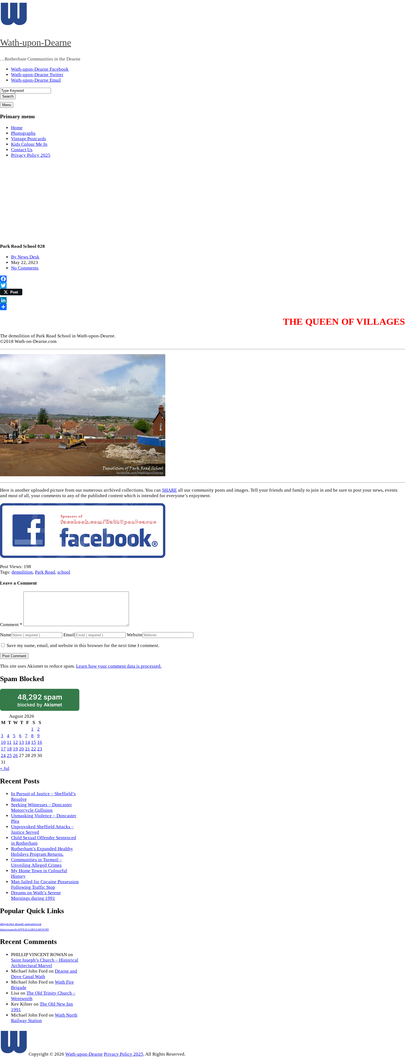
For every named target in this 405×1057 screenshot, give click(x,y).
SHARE (169, 490)
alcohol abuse (13, 924)
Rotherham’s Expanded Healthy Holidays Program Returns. (42, 851)
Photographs (23, 133)
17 (3, 749)
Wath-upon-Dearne (35, 42)
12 (15, 742)
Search (7, 96)
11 (9, 742)
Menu (6, 105)
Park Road (45, 572)
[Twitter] (202, 285)
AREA (33, 929)
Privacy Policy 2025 (30, 155)
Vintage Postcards (28, 138)
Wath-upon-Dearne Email (36, 80)
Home (17, 127)
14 (27, 742)
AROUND (43, 929)
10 (3, 742)
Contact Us (22, 149)
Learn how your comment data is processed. (118, 666)
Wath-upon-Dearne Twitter (37, 74)
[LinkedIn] (202, 300)
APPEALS (24, 929)
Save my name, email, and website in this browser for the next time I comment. (83, 645)
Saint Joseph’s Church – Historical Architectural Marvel (44, 962)
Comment (11, 624)
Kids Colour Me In (29, 144)
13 (21, 742)
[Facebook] (202, 279)
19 (15, 749)
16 (39, 742)
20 (21, 749)
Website (134, 634)
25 (9, 755)
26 (15, 755)
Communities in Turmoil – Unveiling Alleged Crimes (36, 862)
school (63, 572)
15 (33, 742)
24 (3, 755)
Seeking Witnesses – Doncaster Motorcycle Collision (41, 807)
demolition (22, 572)
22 (33, 749)
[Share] (202, 307)
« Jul (4, 768)
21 (27, 749)
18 (9, 749)
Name (5, 634)
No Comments (25, 268)
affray (3, 924)
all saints (26, 924)
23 (39, 749)
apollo (14, 929)
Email (69, 634)
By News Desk (25, 257)
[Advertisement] (202, 201)
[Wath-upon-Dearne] (14, 1054)
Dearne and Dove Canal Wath (44, 973)
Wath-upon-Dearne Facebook (40, 69)
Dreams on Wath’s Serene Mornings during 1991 (36, 895)
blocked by (39, 700)
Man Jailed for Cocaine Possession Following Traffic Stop (45, 884)
